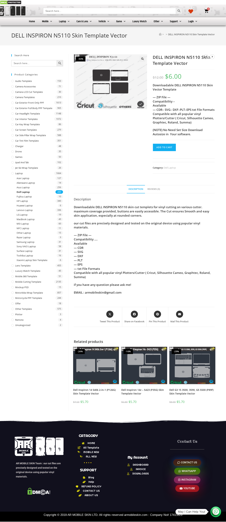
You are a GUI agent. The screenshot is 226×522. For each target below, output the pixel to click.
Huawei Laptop (25, 205)
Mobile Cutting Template (28, 281)
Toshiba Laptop (25, 255)
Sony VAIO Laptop (26, 246)
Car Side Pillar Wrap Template (30, 135)
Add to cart (164, 147)
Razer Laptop (24, 237)
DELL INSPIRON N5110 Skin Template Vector (191, 34)
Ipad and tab (22, 162)
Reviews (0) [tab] (153, 189)
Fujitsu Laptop (24, 196)
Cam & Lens (82, 21)
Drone (18, 151)
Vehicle (102, 21)
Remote (19, 319)
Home (32, 21)
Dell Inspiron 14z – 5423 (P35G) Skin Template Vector (142, 391)
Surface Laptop (24, 251)
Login (191, 21)
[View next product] (212, 56)
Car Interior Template (26, 119)
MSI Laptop (23, 223)
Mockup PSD (22, 287)
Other (156, 21)
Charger (19, 146)
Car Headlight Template (27, 113)
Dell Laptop (170, 167)
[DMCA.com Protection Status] (10, 2)
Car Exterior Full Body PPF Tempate (33, 108)
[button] (142, 59)
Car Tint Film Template (27, 140)
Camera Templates (25, 97)
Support (174, 21)
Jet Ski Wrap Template (26, 167)
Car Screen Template (26, 129)
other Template (23, 308)
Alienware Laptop (26, 182)
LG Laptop (22, 214)
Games (18, 157)
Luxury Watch (139, 21)
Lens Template (23, 265)
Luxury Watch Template (27, 270)
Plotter (18, 314)
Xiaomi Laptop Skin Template (32, 260)
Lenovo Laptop (25, 210)
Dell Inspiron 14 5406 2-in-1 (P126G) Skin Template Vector (94, 391)
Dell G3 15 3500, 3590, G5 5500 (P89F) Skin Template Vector (191, 391)
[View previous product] (206, 56)
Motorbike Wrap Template (29, 292)
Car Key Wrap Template (27, 124)
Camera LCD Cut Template (29, 92)
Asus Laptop (23, 187)
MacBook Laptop (26, 219)
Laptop (62, 21)
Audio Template (23, 81)
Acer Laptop (23, 178)
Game (119, 21)
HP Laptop (22, 201)
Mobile (45, 21)
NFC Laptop (23, 228)
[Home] (160, 34)
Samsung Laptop (25, 242)
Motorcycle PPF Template (28, 298)
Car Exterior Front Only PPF (29, 102)
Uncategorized (22, 325)
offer (18, 303)
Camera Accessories (25, 86)
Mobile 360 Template (26, 276)
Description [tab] (136, 189)
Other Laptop (24, 232)
